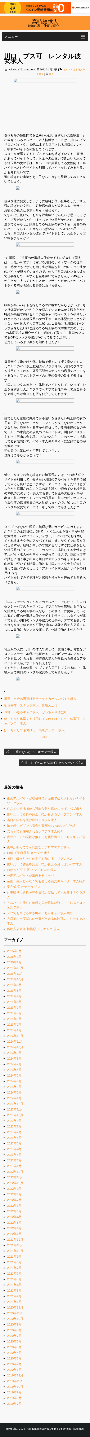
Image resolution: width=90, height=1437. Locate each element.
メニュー (11, 36)
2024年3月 (14, 1086)
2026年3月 (14, 951)
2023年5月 (14, 1143)
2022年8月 (14, 1194)
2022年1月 (14, 1234)
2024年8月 (14, 1058)
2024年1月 (14, 1098)
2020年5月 (14, 1347)
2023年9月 (14, 1120)
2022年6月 (14, 1205)
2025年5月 (14, 1007)
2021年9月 (14, 1256)
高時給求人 (45, 21)
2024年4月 (14, 1081)
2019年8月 (14, 1398)
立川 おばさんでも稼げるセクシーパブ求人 (52, 762)
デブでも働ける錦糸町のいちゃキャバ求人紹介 (40, 913)
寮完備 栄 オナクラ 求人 (24, 887)
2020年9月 (14, 1324)
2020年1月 (14, 1369)
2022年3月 (14, 1222)
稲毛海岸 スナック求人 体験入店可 (31, 705)
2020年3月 (14, 1358)
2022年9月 (14, 1188)
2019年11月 (15, 1381)
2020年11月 (15, 1313)
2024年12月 (15, 1036)
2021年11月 (15, 1245)
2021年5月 (14, 1279)
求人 (51, 74)
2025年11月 (15, 973)
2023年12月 (15, 1103)
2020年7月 (14, 1335)
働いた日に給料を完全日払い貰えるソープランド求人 (44, 814)
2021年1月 (14, 1302)
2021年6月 (14, 1273)
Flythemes (78, 1428)
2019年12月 (15, 1375)
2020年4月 (14, 1352)
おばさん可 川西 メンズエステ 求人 (32, 870)
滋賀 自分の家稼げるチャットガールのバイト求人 (40, 698)
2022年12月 (15, 1171)
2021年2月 (14, 1296)
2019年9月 (14, 1392)
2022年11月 (15, 1177)
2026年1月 (14, 962)
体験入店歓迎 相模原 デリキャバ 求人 (33, 929)
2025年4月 (14, 1013)
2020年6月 (14, 1341)
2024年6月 (14, 1070)
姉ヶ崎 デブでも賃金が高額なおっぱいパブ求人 (41, 825)
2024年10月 (15, 1047)
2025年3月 (14, 1019)
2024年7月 (14, 1064)
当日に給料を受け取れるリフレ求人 (32, 820)
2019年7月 (14, 1403)
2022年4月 (14, 1217)
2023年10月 (15, 1115)
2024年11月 (15, 1041)
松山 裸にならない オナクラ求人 (31, 752)
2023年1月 (14, 1166)
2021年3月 (14, 1290)
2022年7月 (14, 1200)
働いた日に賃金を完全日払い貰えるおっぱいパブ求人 (44, 864)
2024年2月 (14, 1092)
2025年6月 (14, 1002)
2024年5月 (14, 1075)
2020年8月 (14, 1330)
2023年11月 (15, 1109)
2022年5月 (14, 1211)
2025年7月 (14, 996)
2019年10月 (15, 1386)
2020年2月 (14, 1364)
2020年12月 (15, 1307)
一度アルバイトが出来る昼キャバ (30, 875)
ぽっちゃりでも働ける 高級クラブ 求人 (34, 730)
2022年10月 (15, 1183)
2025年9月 (14, 985)
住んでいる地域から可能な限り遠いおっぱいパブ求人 (44, 808)
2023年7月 (14, 1132)
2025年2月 (14, 1024)
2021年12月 (15, 1239)
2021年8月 (14, 1262)
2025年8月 (14, 990)
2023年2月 (14, 1160)
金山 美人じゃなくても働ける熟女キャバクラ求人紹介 (46, 881)
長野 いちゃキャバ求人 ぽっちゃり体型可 (35, 712)
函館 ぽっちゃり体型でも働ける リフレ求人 (40, 858)
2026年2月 (14, 956)
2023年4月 (14, 1149)
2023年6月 (14, 1137)
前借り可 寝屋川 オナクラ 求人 (28, 853)
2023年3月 (14, 1154)
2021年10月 (15, 1251)
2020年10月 (15, 1318)
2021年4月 (14, 1285)
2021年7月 (14, 1268)
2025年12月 (15, 968)
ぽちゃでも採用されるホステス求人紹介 (35, 831)
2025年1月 (14, 1030)
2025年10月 (15, 979)
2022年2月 (14, 1228)
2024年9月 (14, 1053)
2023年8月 (14, 1126)
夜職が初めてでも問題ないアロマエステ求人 (38, 847)
